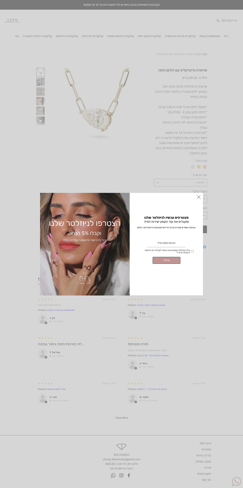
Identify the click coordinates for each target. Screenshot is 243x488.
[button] (199, 197)
